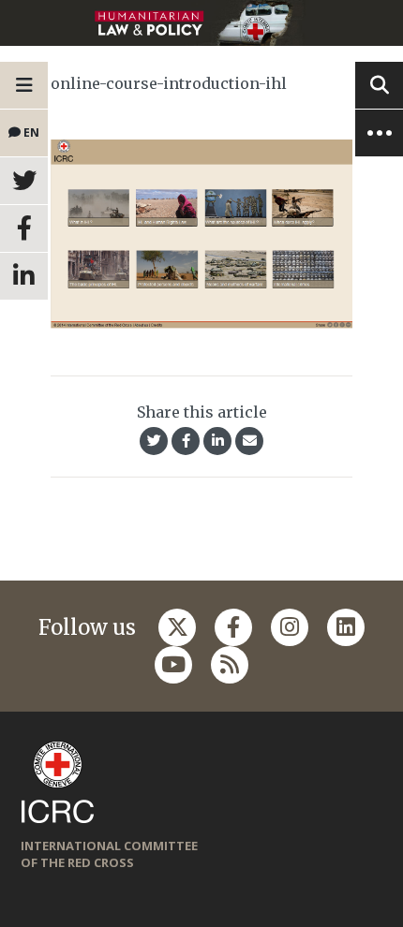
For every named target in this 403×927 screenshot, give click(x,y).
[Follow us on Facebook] (233, 627)
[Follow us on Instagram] (289, 627)
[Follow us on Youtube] (173, 665)
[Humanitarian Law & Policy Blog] (201, 23)
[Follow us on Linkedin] (346, 627)
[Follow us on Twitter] (177, 627)
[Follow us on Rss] (229, 665)
